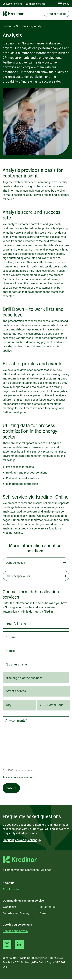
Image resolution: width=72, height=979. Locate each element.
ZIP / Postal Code (51, 705)
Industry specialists (18, 576)
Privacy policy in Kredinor (18, 777)
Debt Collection (15, 562)
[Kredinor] (13, 13)
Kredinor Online (56, 13)
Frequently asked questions (20, 840)
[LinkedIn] (19, 944)
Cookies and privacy (15, 930)
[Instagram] (7, 944)
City (8, 705)
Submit (11, 788)
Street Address (16, 691)
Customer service (12, 3)
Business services (35, 3)
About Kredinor (12, 889)
